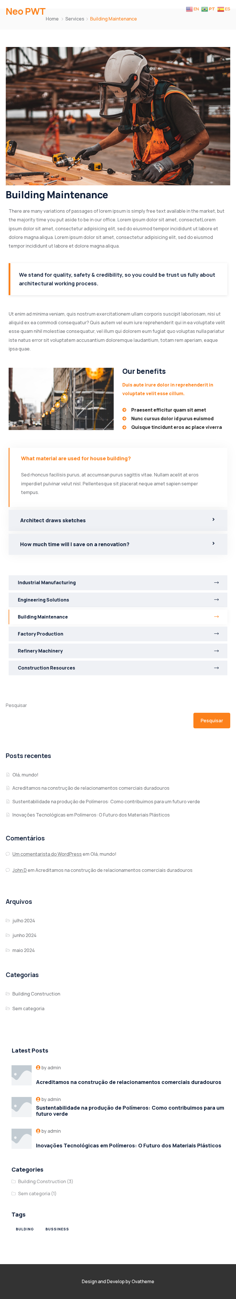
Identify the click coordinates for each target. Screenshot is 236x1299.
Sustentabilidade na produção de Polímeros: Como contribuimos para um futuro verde (106, 801)
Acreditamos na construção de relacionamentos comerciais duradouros (91, 788)
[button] (118, 458)
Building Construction (36, 994)
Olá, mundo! (25, 775)
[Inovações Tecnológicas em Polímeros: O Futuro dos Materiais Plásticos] (22, 1139)
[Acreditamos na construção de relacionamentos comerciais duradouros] (22, 1075)
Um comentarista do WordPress (47, 854)
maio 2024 (23, 950)
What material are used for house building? (76, 458)
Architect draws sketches (53, 520)
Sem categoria (28, 1008)
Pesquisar (16, 705)
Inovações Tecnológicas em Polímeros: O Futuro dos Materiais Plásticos (91, 815)
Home (52, 19)
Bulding (25, 1229)
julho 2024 (23, 920)
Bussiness (57, 1229)
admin (54, 1067)
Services (74, 19)
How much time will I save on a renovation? (75, 544)
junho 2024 (24, 935)
